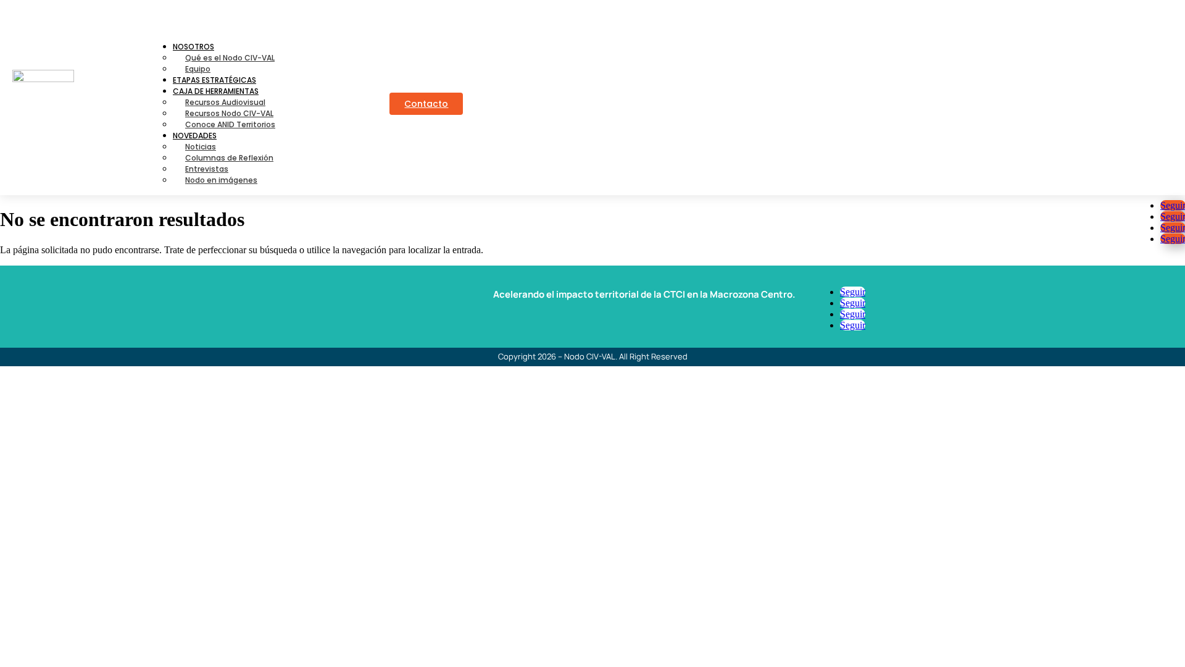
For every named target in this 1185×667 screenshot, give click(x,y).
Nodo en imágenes (221, 180)
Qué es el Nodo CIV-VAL (230, 57)
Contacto (426, 104)
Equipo (197, 69)
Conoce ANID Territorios (230, 124)
